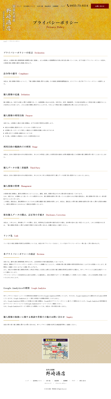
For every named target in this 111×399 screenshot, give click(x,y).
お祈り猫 (40, 6)
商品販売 (48, 6)
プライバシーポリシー (60, 383)
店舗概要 (55, 6)
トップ (19, 6)
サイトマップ (48, 383)
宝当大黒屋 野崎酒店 (51, 389)
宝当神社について (29, 6)
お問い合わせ (99, 6)
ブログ (62, 6)
